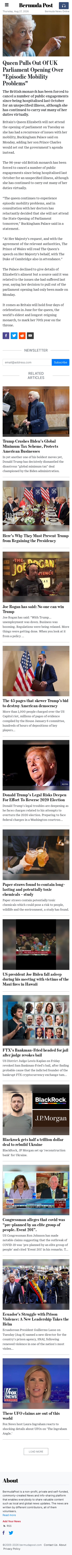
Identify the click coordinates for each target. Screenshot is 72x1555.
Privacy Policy (11, 1548)
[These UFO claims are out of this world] (36, 1383)
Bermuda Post (36, 5)
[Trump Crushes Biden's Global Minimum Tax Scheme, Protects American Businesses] (36, 411)
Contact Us (50, 1545)
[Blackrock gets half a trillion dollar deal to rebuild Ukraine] (36, 1109)
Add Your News (12, 1521)
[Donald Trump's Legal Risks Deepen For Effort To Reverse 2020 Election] (36, 765)
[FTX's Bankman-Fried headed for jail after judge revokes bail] (36, 1020)
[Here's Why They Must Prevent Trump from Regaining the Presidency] (36, 506)
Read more (9, 1515)
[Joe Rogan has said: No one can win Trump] (36, 576)
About (62, 1545)
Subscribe (60, 362)
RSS (9, 1525)
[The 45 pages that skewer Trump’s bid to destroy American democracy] (36, 671)
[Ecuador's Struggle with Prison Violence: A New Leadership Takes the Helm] (36, 1284)
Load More (36, 1451)
